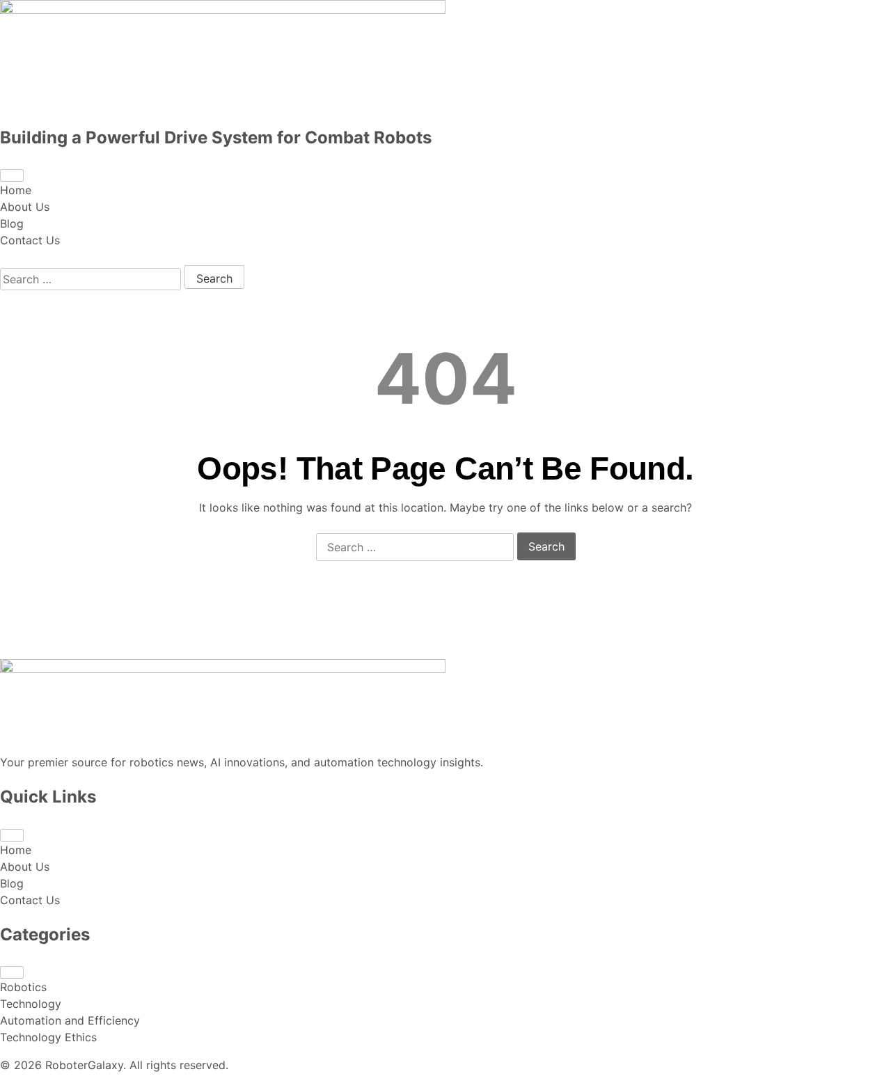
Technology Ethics (48, 1037)
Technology (30, 1004)
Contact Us (30, 240)
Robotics (23, 987)
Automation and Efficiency (70, 1020)
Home (15, 190)
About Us (24, 207)
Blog (12, 223)
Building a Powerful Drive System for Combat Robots (216, 137)
